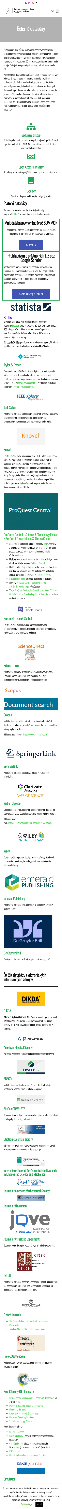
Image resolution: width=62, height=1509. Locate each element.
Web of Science (12, 803)
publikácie (19, 555)
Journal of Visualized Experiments (22, 1238)
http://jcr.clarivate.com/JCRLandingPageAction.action (30, 823)
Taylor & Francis (12, 364)
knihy (46, 543)
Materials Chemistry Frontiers (21, 1417)
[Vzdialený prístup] (31, 126)
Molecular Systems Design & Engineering (26, 1405)
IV (18, 214)
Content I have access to (23, 386)
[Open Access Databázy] (31, 156)
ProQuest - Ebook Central (18, 618)
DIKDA (7, 1010)
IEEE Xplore (10, 407)
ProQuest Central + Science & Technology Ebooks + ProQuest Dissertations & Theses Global (31, 536)
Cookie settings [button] (26, 1504)
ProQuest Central (37, 563)
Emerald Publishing (14, 898)
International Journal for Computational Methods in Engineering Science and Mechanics (30, 1172)
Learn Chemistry (16, 1436)
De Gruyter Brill (12, 952)
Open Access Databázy (31, 166)
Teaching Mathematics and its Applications (27, 1329)
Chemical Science (16, 1432)
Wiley (7, 850)
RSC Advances (15, 1451)
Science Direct (11, 665)
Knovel (7, 449)
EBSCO (8, 1078)
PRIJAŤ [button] (39, 1504)
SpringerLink (11, 766)
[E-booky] (31, 180)
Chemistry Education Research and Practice (27, 1455)
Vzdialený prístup (31, 135)
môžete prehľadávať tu (26, 383)
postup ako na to (43, 574)
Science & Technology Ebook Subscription (33, 594)
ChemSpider (14, 1443)
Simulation (9, 1478)
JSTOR (7, 1275)
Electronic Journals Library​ (18, 1139)
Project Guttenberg (14, 1356)
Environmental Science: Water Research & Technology (31, 1398)
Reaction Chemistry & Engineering (23, 1413)
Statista (9, 317)
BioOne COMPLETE (14, 1108)
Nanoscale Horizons (17, 1409)
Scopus (8, 714)
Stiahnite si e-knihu (17, 578)
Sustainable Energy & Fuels (20, 1421)
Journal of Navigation (15, 1205)
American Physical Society (18, 1047)
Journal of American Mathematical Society (27, 1190)
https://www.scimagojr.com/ (35, 734)
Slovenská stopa (22, 586)
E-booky (31, 190)
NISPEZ (14, 214)
